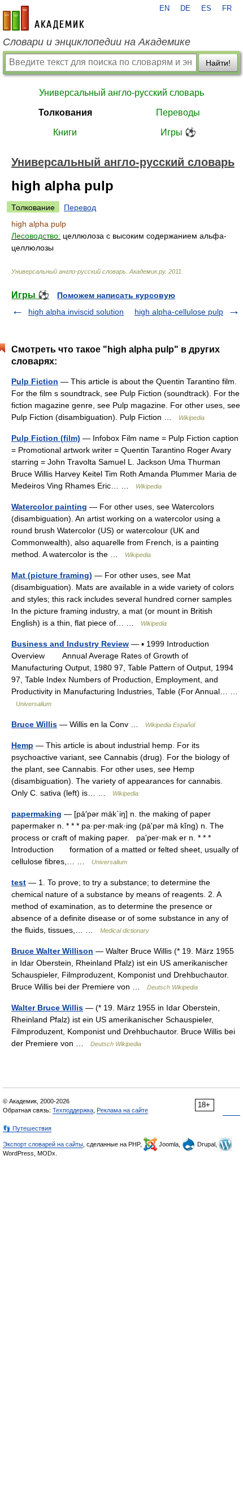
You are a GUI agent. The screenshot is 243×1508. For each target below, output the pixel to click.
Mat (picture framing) (51, 575)
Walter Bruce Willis (47, 1007)
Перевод (80, 207)
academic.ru (43, 18)
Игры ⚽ (178, 132)
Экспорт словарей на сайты (43, 1144)
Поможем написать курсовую (116, 295)
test (18, 882)
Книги (65, 132)
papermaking (36, 813)
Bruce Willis (34, 724)
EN (164, 8)
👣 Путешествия (27, 1128)
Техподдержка (73, 1110)
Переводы (178, 112)
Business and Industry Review (70, 643)
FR (227, 8)
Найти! (218, 62)
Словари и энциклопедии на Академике (96, 42)
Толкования (65, 112)
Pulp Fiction (34, 381)
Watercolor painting (49, 506)
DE (185, 8)
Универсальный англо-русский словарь (121, 92)
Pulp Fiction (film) (45, 438)
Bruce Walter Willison (52, 950)
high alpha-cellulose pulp (178, 311)
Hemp (22, 745)
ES (206, 8)
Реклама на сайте (122, 1110)
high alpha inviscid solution (76, 311)
